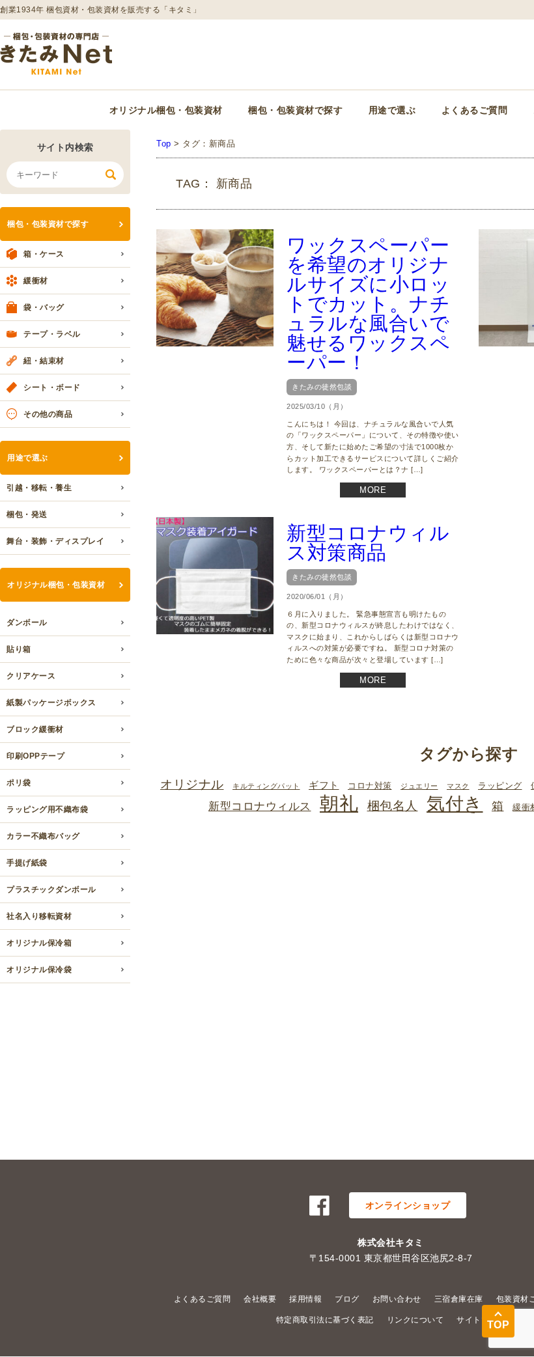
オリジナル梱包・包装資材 (166, 110)
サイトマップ (481, 1319)
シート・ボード (52, 387)
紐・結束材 (43, 360)
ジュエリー (419, 786)
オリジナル (192, 784)
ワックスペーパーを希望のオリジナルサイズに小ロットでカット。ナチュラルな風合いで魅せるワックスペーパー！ (368, 303)
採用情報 (305, 1299)
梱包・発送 (27, 514)
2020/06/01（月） (317, 596)
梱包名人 (392, 805)
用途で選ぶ (392, 110)
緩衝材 (35, 280)
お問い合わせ (396, 1299)
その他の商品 (47, 414)
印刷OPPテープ (35, 756)
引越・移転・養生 (39, 487)
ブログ (347, 1299)
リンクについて (415, 1319)
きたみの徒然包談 (322, 387)
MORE (372, 490)
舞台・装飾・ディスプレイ (55, 541)
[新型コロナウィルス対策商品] (215, 575)
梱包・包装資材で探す (295, 110)
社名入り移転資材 (39, 916)
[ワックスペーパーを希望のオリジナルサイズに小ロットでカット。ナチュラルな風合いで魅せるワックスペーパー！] (215, 287)
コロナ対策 (370, 785)
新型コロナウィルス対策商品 (368, 542)
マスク (458, 786)
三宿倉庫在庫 (458, 1299)
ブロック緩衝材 (35, 729)
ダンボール (27, 622)
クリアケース (31, 675)
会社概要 (260, 1299)
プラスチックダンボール (51, 889)
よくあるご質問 (475, 110)
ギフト (324, 784)
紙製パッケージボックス (51, 702)
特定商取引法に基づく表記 (325, 1319)
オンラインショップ (408, 1205)
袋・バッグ (43, 307)
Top (163, 143)
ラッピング (500, 785)
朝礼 (339, 803)
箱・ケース (43, 254)
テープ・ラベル (52, 334)
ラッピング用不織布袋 (47, 809)
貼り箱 (19, 649)
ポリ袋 (19, 782)
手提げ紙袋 (27, 862)
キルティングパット (266, 786)
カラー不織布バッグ (43, 836)
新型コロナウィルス (259, 806)
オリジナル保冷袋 (39, 969)
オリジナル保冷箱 (39, 942)
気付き (455, 804)
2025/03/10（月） (317, 406)
